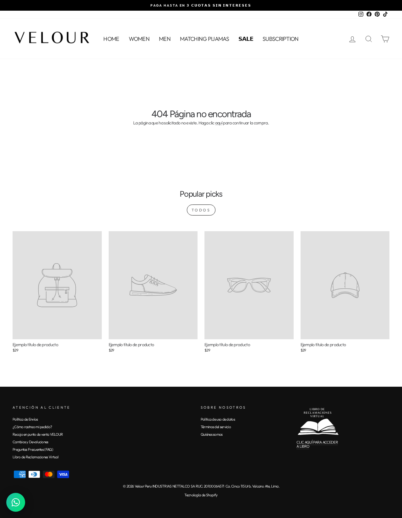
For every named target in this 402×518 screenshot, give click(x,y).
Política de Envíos (25, 419)
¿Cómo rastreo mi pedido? (32, 426)
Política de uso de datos (218, 419)
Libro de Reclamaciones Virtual (35, 457)
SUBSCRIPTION (281, 38)
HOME (111, 38)
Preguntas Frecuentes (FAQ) (33, 449)
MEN (165, 38)
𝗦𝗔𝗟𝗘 (245, 38)
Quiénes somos (212, 434)
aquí (218, 123)
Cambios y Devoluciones (30, 441)
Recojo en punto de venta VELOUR (38, 434)
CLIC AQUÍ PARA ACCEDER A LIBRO (317, 444)
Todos (201, 210)
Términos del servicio (216, 426)
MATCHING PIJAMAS (204, 38)
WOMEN (139, 38)
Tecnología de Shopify (200, 495)
